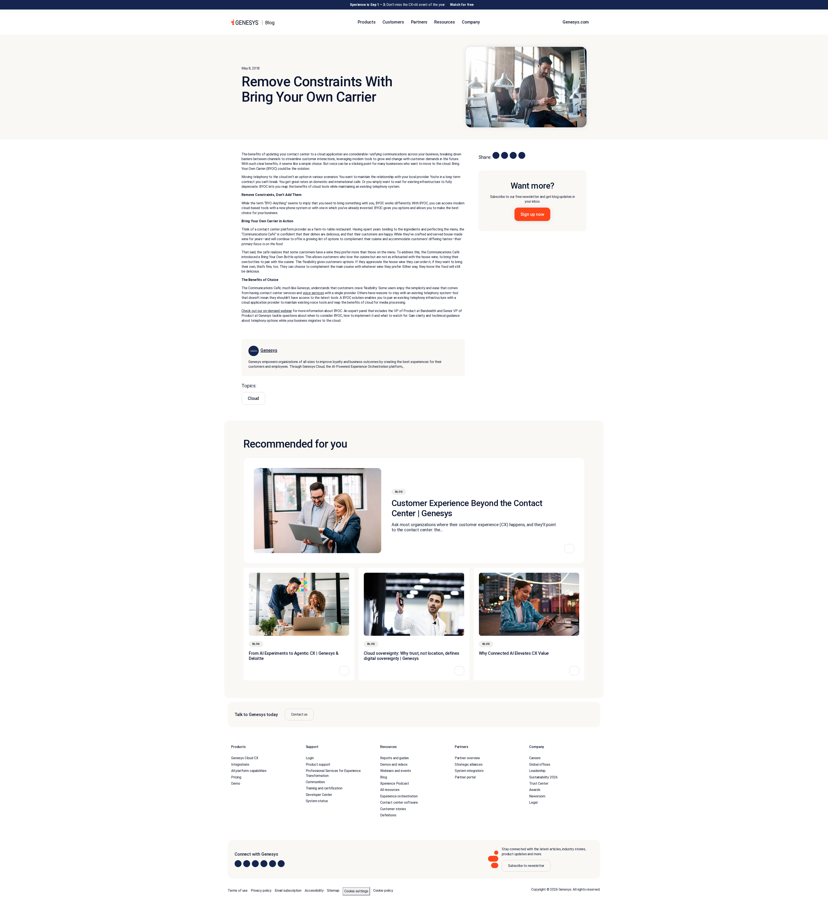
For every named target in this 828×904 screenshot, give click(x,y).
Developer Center (319, 794)
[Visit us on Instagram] (246, 863)
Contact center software (399, 802)
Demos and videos (393, 764)
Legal (533, 802)
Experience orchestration (398, 796)
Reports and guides (394, 758)
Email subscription (288, 890)
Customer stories (393, 809)
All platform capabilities (249, 771)
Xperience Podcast (394, 783)
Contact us (299, 714)
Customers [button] (393, 22)
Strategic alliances (469, 764)
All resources (390, 790)
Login (310, 758)
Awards (534, 790)
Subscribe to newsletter (526, 866)
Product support (318, 764)
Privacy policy (261, 890)
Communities (315, 782)
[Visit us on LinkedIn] (238, 863)
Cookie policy (383, 890)
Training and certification (324, 788)
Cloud (253, 398)
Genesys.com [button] (576, 22)
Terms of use (238, 890)
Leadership (537, 771)
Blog (383, 777)
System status (317, 801)
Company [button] (471, 22)
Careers (535, 758)
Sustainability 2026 (543, 777)
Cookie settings (356, 891)
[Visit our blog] (281, 863)
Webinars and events (395, 771)
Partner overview (467, 758)
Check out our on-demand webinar (267, 311)
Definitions (388, 815)
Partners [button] (419, 22)
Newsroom (537, 796)
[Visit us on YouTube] (272, 863)
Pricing (236, 777)
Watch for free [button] (462, 5)
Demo (235, 783)
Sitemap (333, 890)
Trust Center (538, 783)
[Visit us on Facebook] (263, 863)
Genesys (268, 350)
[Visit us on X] (255, 863)
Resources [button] (444, 22)
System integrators (469, 771)
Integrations (240, 764)
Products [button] (367, 22)
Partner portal (465, 777)
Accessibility (314, 890)
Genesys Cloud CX (244, 758)
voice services (313, 293)
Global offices (539, 764)
